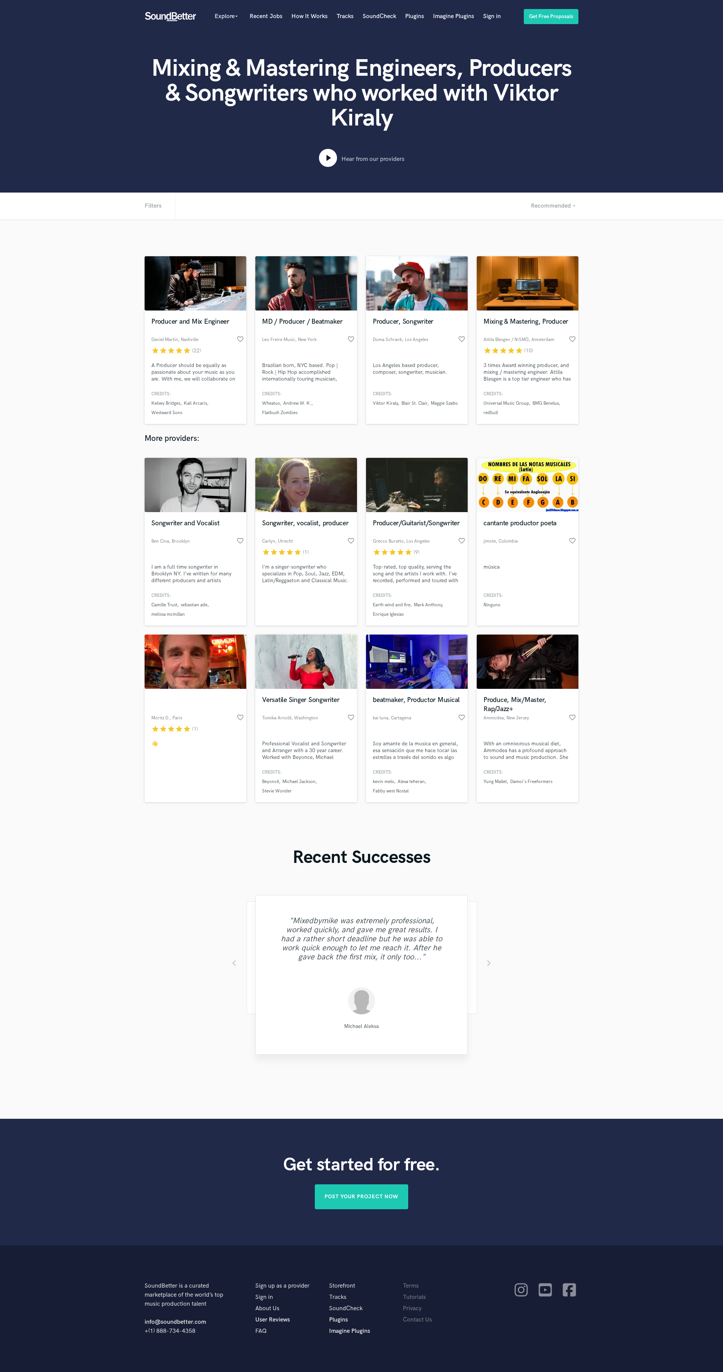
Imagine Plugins (453, 16)
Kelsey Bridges (165, 403)
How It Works (309, 16)
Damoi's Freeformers (531, 782)
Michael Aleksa (361, 1026)
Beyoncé (270, 782)
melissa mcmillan (168, 614)
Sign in (492, 16)
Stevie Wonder (277, 791)
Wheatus (271, 403)
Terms (411, 1285)
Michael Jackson (299, 782)
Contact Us (417, 1319)
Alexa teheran (411, 782)
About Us (267, 1308)
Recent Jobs (266, 16)
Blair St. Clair (414, 403)
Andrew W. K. (297, 403)
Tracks (345, 16)
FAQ (261, 1331)
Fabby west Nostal (391, 791)
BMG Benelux (545, 403)
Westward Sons (166, 413)
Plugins (414, 16)
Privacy (412, 1308)
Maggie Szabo (444, 403)
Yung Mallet (495, 782)
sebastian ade (194, 605)
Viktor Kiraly (385, 403)
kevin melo (383, 782)
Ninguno (492, 605)
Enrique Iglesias (388, 614)
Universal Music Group (506, 403)
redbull (491, 413)
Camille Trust (164, 605)
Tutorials (414, 1297)
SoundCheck (379, 16)
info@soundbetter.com (175, 1322)
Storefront (342, 1285)
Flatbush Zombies (279, 413)
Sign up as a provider (282, 1285)
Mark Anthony (428, 605)
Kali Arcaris (195, 403)
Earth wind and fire (391, 605)
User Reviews (272, 1319)
